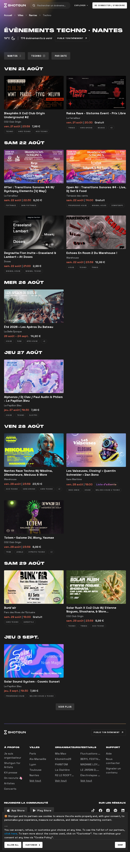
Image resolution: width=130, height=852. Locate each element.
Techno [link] (47, 15)
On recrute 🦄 (13, 778)
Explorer (80, 5)
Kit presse (10, 772)
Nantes (33, 15)
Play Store (44, 810)
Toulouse (35, 770)
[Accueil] (15, 5)
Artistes (9, 783)
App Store (18, 810)
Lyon (32, 764)
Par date (61, 55)
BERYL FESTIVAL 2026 (94, 759)
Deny (120, 845)
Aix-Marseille (37, 759)
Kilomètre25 (63, 759)
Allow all (13, 845)
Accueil (8, 15)
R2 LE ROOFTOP (65, 775)
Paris (32, 753)
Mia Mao (60, 753)
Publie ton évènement (70, 38)
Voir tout (35, 780)
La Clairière (62, 770)
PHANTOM (61, 764)
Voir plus (65, 706)
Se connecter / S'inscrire (109, 5)
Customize (31, 845)
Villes (20, 15)
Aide (109, 753)
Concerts (10, 789)
